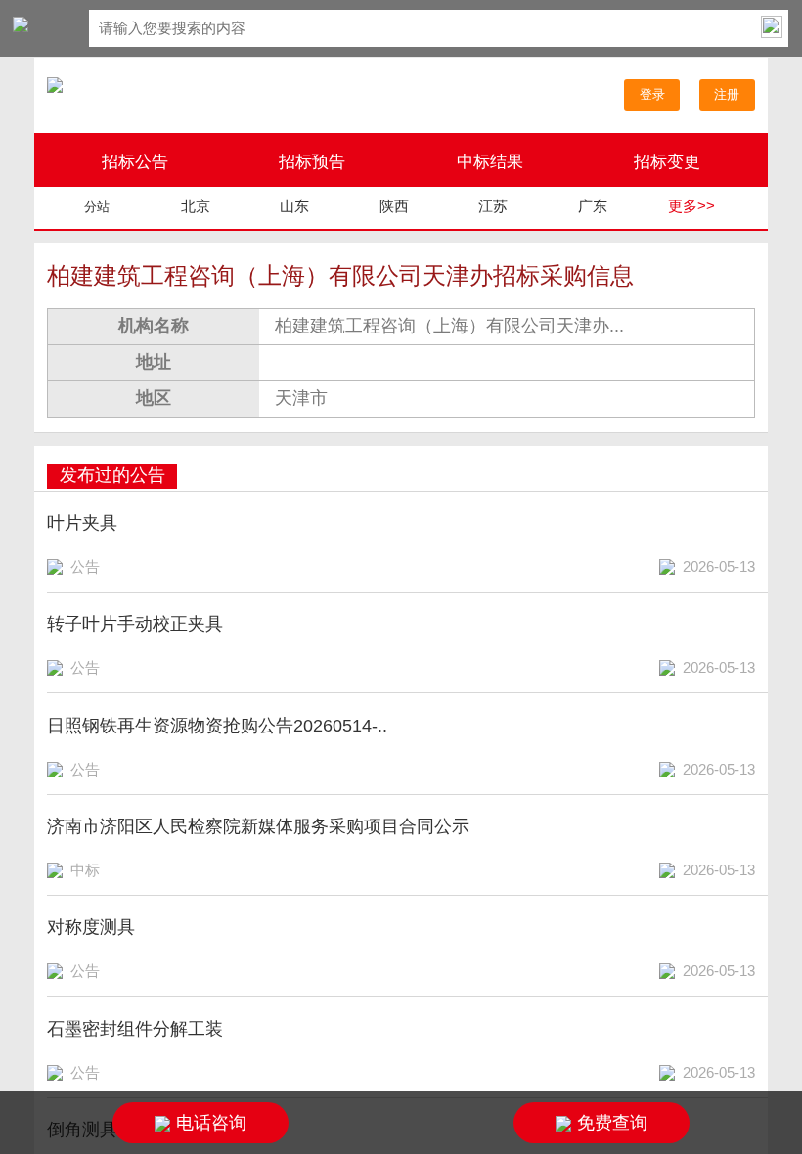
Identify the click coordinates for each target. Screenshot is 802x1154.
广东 (592, 206)
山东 (294, 206)
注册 (726, 94)
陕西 (394, 206)
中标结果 (490, 162)
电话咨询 (211, 1122)
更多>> (691, 206)
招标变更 (667, 162)
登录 (652, 94)
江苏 (493, 206)
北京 (195, 206)
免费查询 (612, 1122)
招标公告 (135, 162)
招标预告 (312, 162)
